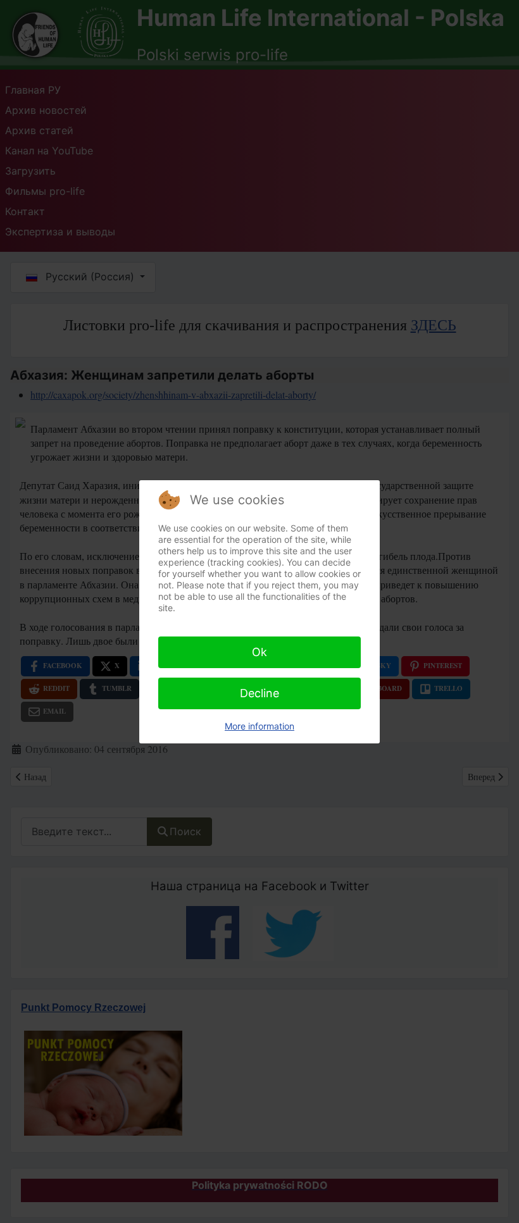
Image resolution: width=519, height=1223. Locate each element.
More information (259, 726)
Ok (259, 652)
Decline (259, 693)
